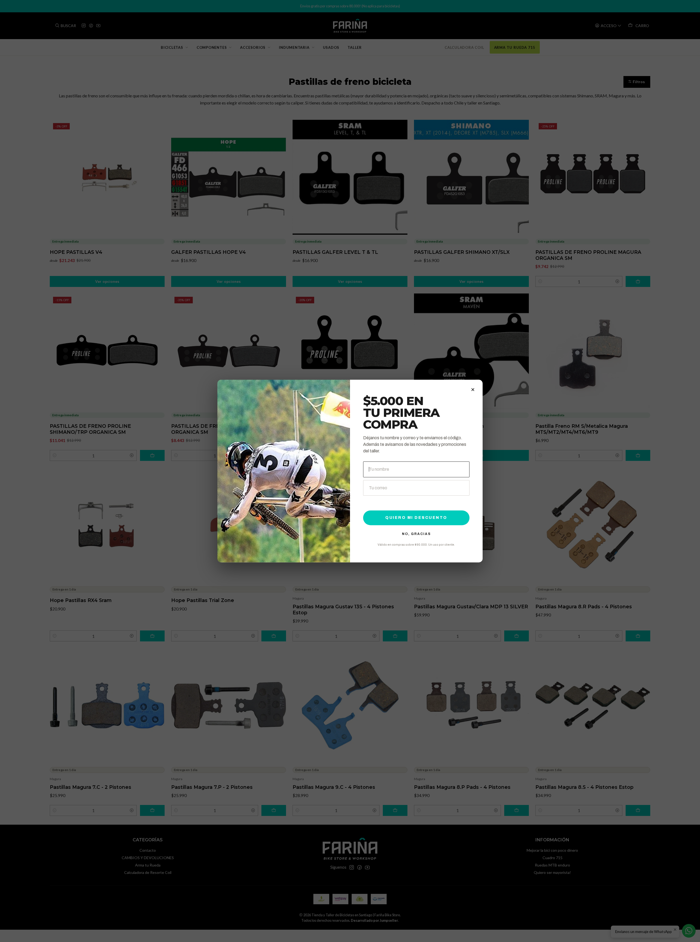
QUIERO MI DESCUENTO (416, 518)
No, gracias (416, 534)
